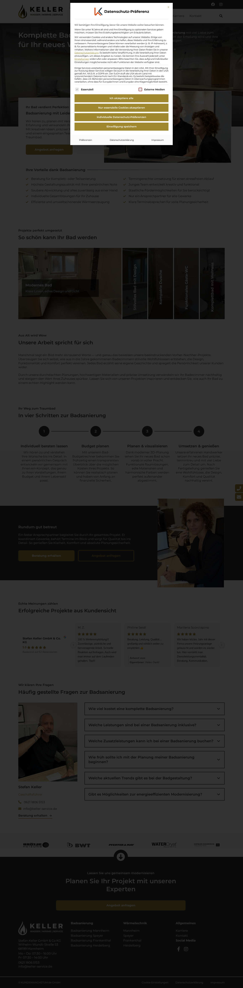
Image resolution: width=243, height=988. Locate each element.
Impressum (157, 140)
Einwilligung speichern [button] (122, 126)
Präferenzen (85, 140)
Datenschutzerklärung (87, 52)
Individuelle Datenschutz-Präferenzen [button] (121, 117)
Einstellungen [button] (82, 59)
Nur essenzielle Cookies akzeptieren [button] (121, 107)
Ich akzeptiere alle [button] (121, 98)
